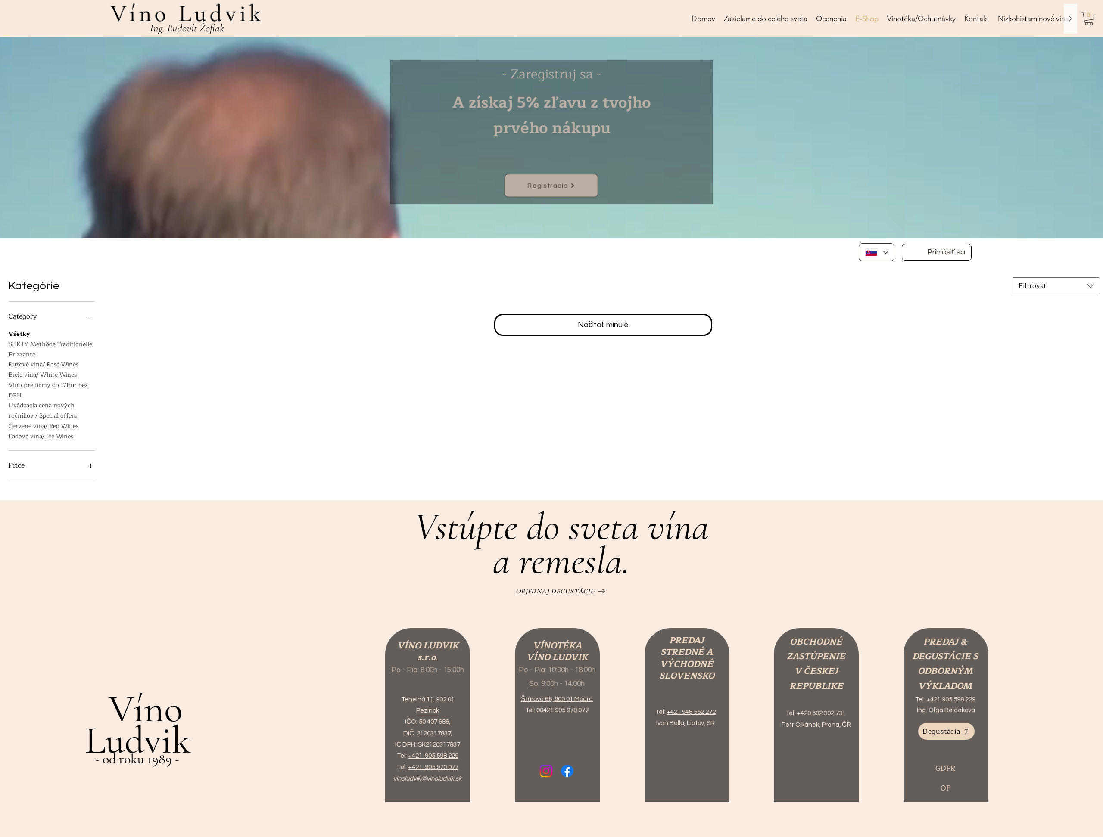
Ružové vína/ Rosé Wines (43, 364)
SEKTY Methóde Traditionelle (50, 344)
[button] (1089, 18)
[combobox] (1056, 285)
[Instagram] (546, 771)
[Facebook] (567, 771)
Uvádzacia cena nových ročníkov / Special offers (43, 410)
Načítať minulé (603, 325)
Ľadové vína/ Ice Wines (41, 436)
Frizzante (22, 355)
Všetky (19, 334)
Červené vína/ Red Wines (43, 426)
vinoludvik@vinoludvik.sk (427, 778)
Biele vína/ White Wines (43, 375)
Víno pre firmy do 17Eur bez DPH (48, 390)
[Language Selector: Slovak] (876, 252)
